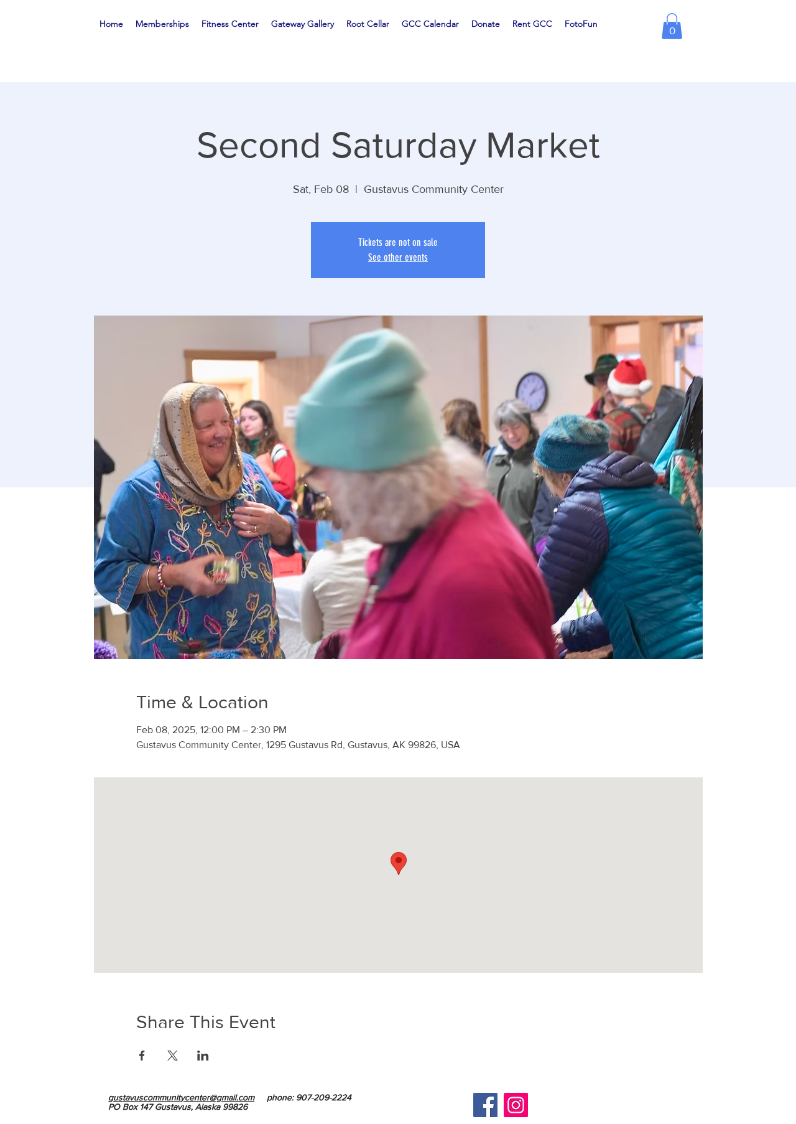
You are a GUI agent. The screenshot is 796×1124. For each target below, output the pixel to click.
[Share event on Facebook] (142, 1056)
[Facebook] (485, 1105)
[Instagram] (516, 1105)
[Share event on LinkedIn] (203, 1056)
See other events (398, 257)
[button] (672, 26)
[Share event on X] (172, 1056)
